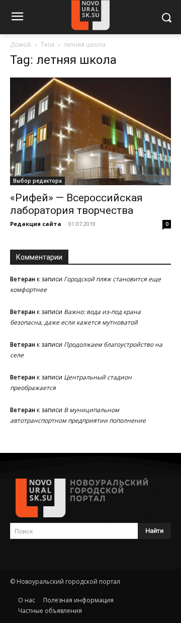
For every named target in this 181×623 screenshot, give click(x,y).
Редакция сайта (35, 223)
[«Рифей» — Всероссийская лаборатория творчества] (90, 131)
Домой (20, 44)
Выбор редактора (37, 180)
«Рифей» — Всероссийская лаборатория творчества (76, 204)
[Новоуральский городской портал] (90, 498)
